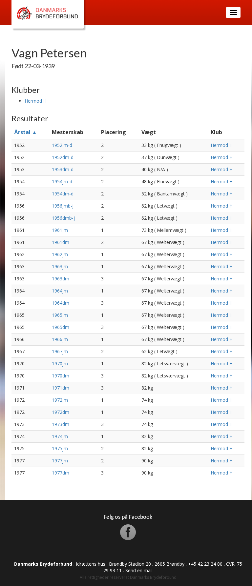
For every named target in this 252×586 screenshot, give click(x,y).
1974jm (60, 436)
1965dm (60, 327)
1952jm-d (62, 145)
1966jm (60, 339)
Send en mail (139, 570)
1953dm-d (63, 169)
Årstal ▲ (25, 132)
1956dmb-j (63, 218)
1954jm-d (62, 181)
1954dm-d (63, 194)
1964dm (60, 303)
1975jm (60, 448)
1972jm (60, 400)
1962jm (60, 254)
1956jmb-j (63, 206)
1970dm (60, 376)
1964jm (60, 291)
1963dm (60, 278)
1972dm (60, 412)
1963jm (60, 266)
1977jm (60, 460)
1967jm (60, 351)
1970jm (60, 363)
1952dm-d (63, 157)
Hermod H (36, 101)
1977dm (60, 473)
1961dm (60, 242)
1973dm (60, 424)
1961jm (60, 230)
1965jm (60, 315)
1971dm (60, 388)
